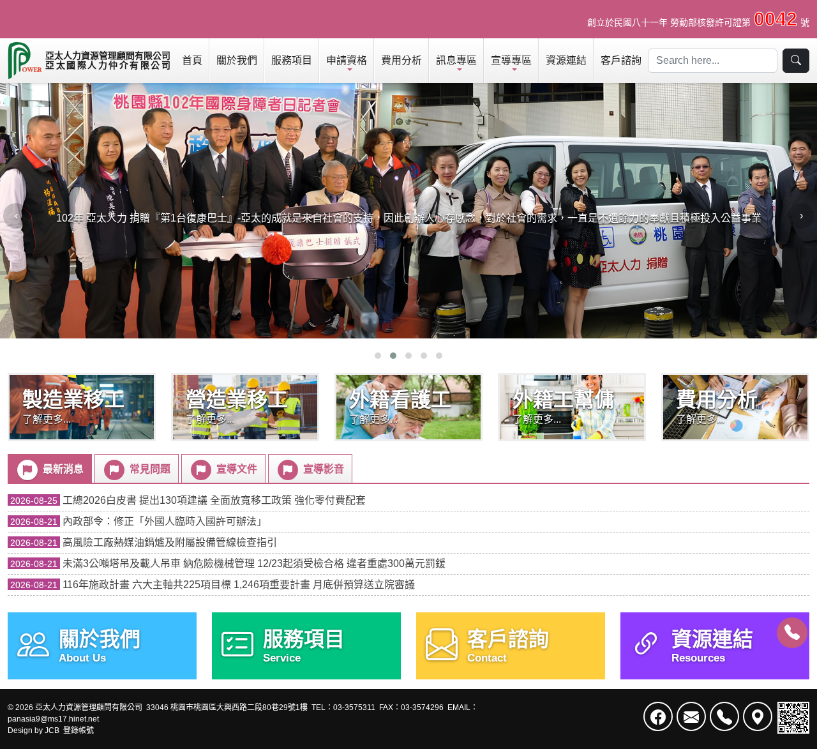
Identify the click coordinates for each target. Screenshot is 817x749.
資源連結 (566, 60)
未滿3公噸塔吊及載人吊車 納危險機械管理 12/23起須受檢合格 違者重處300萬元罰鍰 (228, 563)
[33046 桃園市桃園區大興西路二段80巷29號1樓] (757, 716)
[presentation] (16, 216)
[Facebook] (658, 716)
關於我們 (236, 60)
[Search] (796, 61)
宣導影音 (322, 469)
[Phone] (792, 632)
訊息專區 (456, 60)
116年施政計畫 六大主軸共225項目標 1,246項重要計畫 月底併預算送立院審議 (212, 584)
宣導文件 (235, 469)
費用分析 (401, 60)
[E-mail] (691, 716)
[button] (378, 355)
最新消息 (62, 469)
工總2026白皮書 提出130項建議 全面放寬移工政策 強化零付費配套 (188, 500)
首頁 (192, 60)
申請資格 (346, 60)
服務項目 (291, 60)
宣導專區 (511, 60)
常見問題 (148, 469)
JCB (52, 730)
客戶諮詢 (621, 60)
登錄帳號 (78, 730)
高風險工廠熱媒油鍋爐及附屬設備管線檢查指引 (143, 542)
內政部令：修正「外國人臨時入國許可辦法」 (138, 521)
